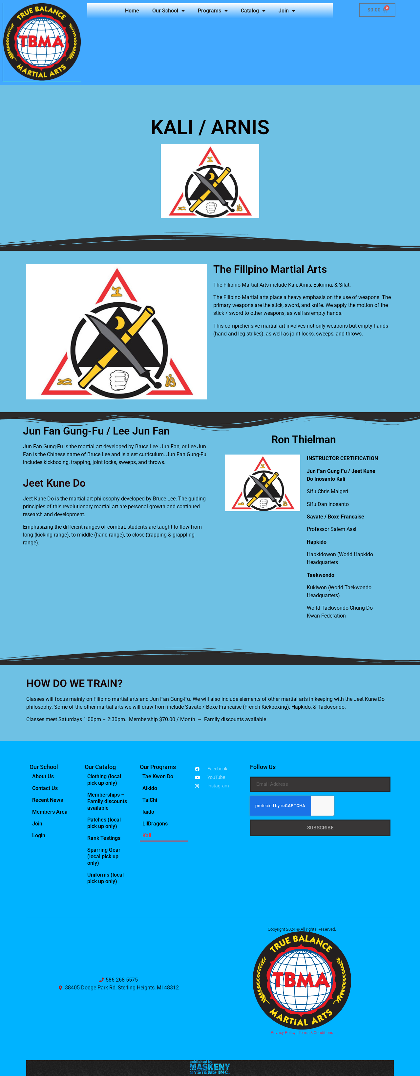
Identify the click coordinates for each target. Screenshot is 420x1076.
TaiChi (149, 800)
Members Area (50, 812)
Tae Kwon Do (157, 776)
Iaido (148, 812)
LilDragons (155, 824)
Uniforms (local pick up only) (105, 878)
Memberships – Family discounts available (107, 801)
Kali (146, 835)
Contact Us (45, 788)
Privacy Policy (283, 1032)
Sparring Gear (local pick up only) (103, 856)
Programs (209, 11)
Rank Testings (103, 838)
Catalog (250, 11)
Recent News (47, 800)
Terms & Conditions (316, 1032)
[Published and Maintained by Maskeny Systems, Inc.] (210, 1072)
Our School (165, 11)
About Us (43, 776)
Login (38, 835)
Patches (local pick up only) (104, 823)
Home (132, 11)
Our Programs (158, 766)
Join (284, 11)
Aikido (149, 788)
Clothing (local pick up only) (104, 779)
